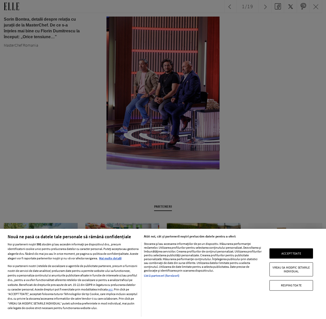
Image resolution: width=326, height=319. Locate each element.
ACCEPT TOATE (291, 253)
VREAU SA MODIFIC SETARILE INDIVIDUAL (291, 269)
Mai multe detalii (110, 258)
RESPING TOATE (291, 285)
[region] (163, 274)
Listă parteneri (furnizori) (161, 275)
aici (110, 289)
